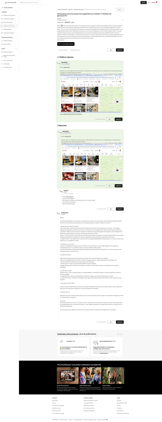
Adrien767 (67, 22)
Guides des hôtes (7, 29)
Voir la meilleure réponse (68, 44)
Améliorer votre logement (9, 15)
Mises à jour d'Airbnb (8, 52)
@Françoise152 (69, 196)
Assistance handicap (56, 408)
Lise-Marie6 (69, 341)
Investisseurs (119, 408)
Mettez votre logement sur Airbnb (91, 400)
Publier (143, 2)
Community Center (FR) (62, 9)
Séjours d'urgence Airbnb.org (123, 413)
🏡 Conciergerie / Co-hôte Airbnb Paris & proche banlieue (73, 348)
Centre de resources (8, 60)
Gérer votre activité (8, 22)
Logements (70, 9)
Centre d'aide (6, 63)
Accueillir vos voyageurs (9, 18)
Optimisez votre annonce (9, 25)
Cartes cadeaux (120, 410)
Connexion (154, 2)
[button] (123, 20)
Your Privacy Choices (101, 419)
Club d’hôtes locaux (8, 67)
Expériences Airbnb (8, 40)
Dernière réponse (104, 353)
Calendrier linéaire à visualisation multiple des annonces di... (103, 348)
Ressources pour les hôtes (89, 405)
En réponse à (68, 193)
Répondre (120, 50)
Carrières (119, 405)
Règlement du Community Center (9, 56)
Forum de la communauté (89, 408)
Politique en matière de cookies (90, 419)
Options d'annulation (56, 410)
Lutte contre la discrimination (58, 405)
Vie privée (71, 419)
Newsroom (119, 400)
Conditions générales (78, 419)
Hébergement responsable (89, 410)
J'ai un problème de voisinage (58, 413)
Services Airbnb (7, 44)
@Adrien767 (67, 67)
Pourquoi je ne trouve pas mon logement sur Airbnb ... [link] (96, 9)
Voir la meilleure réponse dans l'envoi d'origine (71, 114)
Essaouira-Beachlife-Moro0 (106, 341)
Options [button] (119, 9)
